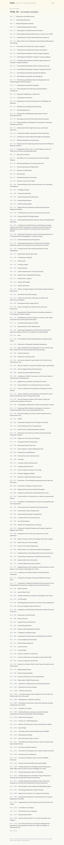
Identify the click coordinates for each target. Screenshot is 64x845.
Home (11, 8)
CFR (14, 8)
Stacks (12, 3)
